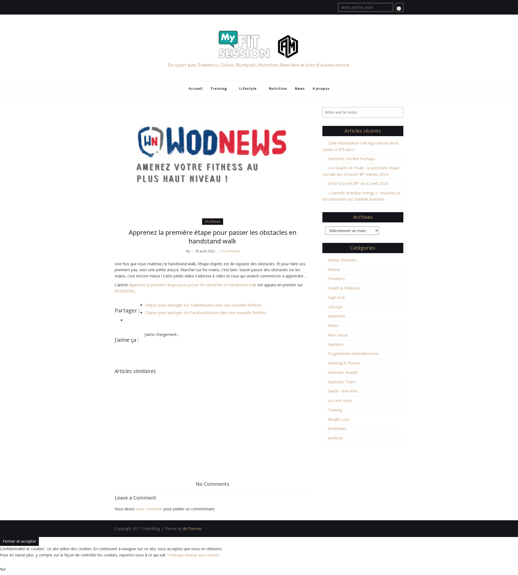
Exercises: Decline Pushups (351, 158)
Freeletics (336, 278)
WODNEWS (125, 291)
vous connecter (149, 508)
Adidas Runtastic (342, 260)
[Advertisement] (212, 414)
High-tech (336, 297)
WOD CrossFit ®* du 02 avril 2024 (358, 183)
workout (335, 437)
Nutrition (278, 88)
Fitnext (334, 269)
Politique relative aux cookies (194, 554)
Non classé (337, 335)
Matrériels (337, 316)
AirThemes (192, 528)
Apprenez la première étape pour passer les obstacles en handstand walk (213, 236)
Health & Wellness (344, 288)
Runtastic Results (343, 372)
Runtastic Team (342, 381)
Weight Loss (339, 419)
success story (340, 400)
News (300, 88)
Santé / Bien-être (343, 391)
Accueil (196, 88)
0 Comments (230, 251)
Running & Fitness (344, 363)
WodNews (212, 221)
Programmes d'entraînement (353, 353)
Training (218, 88)
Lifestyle (248, 88)
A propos (321, 88)
